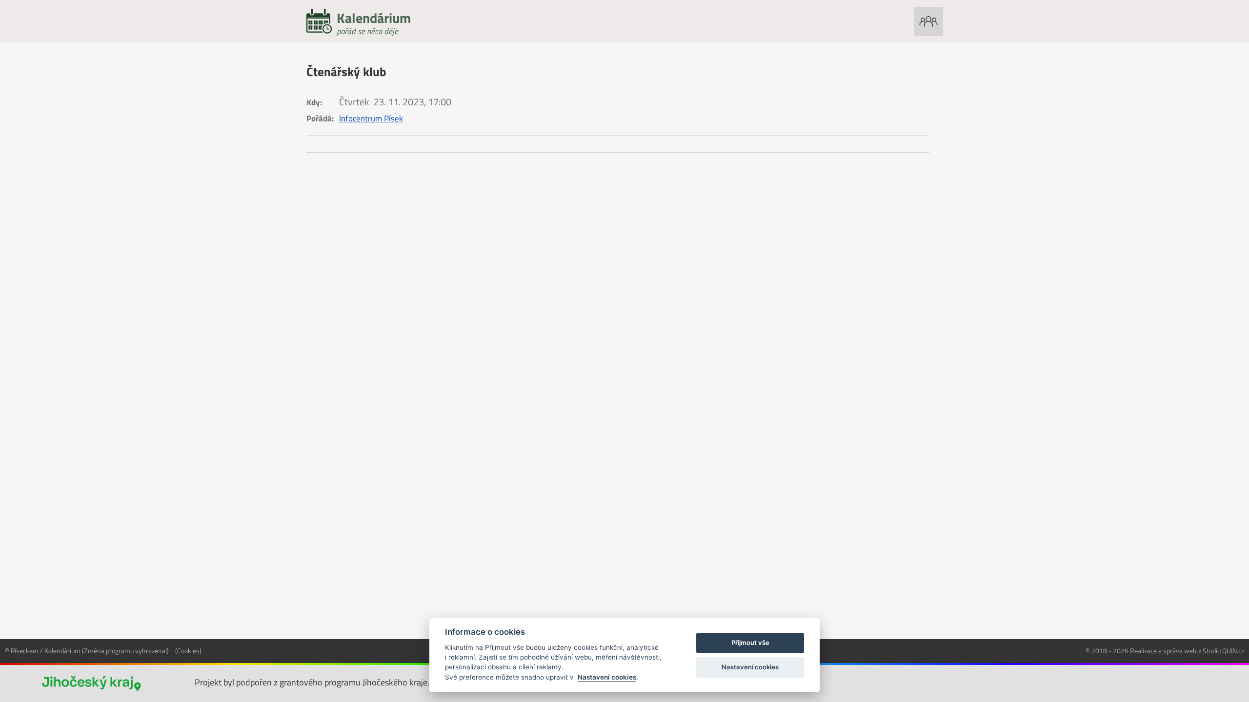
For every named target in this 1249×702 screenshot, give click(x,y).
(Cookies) (188, 650)
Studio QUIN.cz (1223, 650)
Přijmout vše (750, 642)
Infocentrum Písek (371, 118)
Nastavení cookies (607, 677)
